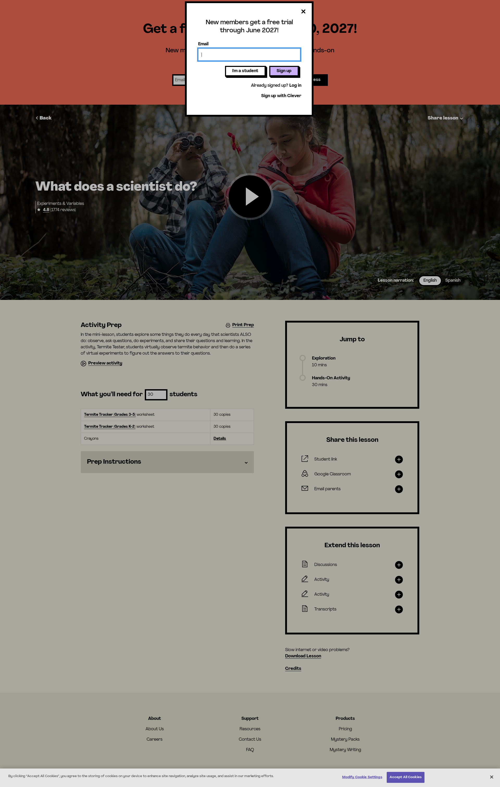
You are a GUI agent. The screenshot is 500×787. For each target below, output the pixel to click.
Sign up (284, 71)
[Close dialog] (303, 11)
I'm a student (245, 71)
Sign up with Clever (281, 96)
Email (203, 44)
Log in (295, 86)
